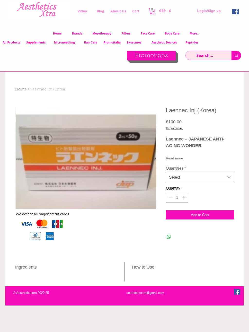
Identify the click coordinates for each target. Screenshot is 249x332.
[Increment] (184, 197)
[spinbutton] (177, 197)
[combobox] (200, 177)
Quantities (176, 168)
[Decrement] (170, 197)
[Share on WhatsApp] (169, 237)
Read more (174, 158)
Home (21, 89)
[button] (152, 11)
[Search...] (236, 55)
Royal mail (174, 128)
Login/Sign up (209, 11)
